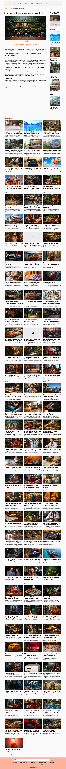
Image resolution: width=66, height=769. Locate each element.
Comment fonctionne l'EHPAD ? (52, 541)
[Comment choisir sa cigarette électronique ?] (52, 350)
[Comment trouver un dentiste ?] (52, 442)
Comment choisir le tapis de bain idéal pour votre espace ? (55, 28)
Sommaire (26, 41)
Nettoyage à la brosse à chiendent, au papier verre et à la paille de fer (25, 43)
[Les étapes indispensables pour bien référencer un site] (52, 647)
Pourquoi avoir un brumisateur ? (14, 653)
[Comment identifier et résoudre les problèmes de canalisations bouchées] (55, 67)
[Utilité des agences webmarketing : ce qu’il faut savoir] (14, 369)
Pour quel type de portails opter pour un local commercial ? (52, 321)
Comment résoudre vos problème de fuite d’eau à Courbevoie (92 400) (31, 188)
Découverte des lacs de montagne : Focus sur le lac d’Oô (55, 43)
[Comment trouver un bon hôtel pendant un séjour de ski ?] (52, 388)
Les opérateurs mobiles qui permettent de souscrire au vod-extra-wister (31, 731)
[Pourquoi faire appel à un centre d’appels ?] (33, 571)
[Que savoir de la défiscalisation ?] (14, 516)
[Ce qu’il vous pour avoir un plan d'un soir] (33, 666)
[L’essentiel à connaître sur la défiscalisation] (52, 461)
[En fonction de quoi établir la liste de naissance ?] (52, 685)
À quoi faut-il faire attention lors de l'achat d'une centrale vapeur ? (32, 561)
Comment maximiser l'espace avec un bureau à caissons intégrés (54, 92)
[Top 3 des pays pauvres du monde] (14, 743)
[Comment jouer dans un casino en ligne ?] (14, 442)
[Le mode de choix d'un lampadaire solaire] (33, 313)
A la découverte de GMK (12, 635)
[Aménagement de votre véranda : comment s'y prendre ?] (14, 295)
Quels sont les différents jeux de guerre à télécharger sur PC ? (13, 321)
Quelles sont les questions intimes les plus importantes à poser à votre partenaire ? (32, 245)
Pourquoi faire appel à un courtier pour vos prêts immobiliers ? (31, 524)
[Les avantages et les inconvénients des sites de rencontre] (52, 275)
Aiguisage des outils (25, 46)
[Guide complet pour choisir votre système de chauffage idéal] (55, 52)
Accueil (5, 8)
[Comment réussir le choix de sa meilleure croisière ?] (52, 553)
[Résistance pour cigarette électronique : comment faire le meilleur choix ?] (33, 199)
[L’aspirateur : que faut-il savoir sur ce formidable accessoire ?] (33, 406)
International (26, 3)
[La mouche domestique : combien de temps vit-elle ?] (33, 256)
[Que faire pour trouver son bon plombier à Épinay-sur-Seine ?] (14, 553)
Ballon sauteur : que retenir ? (32, 394)
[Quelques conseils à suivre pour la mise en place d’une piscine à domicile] (52, 704)
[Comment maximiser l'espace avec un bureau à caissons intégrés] (55, 84)
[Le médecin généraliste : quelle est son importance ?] (33, 442)
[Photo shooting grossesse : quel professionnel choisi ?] (14, 237)
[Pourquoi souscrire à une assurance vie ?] (14, 424)
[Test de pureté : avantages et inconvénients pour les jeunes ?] (33, 629)
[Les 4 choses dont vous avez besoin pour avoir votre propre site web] (33, 461)
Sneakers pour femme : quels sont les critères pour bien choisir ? (32, 284)
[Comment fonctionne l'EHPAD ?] (52, 534)
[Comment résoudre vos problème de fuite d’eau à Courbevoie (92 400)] (33, 180)
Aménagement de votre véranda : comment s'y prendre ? (13, 303)
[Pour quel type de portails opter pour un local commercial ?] (52, 313)
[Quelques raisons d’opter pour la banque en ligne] (33, 497)
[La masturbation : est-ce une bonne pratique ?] (33, 332)
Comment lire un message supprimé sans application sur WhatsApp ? (32, 618)
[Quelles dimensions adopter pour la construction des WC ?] (52, 295)
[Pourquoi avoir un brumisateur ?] (14, 647)
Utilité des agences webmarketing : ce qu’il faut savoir (13, 377)
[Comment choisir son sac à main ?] (33, 295)
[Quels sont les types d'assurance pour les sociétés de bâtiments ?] (14, 388)
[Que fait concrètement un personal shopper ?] (52, 609)
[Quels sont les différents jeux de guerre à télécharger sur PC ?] (14, 313)
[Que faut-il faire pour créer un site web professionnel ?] (14, 590)
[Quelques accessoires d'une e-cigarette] (52, 666)
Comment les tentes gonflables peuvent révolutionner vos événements (54, 109)
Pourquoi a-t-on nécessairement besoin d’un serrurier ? (13, 675)
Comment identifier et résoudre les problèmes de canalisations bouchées (55, 75)
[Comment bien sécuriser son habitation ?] (14, 685)
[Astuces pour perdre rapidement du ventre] (33, 647)
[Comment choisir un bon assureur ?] (14, 704)
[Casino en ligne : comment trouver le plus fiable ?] (33, 704)
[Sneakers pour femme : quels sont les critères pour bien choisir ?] (33, 275)
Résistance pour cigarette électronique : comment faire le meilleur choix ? (33, 207)
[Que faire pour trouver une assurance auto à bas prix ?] (52, 497)
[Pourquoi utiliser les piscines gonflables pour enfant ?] (14, 534)
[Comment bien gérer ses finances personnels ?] (52, 424)
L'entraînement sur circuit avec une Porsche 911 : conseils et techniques (32, 170)
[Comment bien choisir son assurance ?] (52, 199)
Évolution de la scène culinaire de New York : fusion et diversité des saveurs (13, 170)
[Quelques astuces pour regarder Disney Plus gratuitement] (14, 609)
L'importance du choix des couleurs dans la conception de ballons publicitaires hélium (52, 170)
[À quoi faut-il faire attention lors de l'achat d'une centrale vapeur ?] (33, 553)
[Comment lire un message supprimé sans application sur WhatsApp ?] (33, 609)
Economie (19, 3)
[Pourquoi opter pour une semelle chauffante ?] (52, 406)
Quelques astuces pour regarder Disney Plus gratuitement (11, 618)
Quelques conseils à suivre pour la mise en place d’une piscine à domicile (52, 712)
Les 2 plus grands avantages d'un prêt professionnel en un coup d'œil (32, 359)
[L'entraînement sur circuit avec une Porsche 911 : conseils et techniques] (33, 162)
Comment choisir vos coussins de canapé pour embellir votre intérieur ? (32, 377)
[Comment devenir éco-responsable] (52, 590)
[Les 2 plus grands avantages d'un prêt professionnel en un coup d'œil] (33, 350)
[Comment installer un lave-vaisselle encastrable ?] (52, 237)
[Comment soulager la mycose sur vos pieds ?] (14, 461)
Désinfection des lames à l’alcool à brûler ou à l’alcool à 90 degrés (25, 44)
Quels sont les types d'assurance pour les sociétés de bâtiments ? (13, 396)
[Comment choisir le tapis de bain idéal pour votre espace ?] (55, 20)
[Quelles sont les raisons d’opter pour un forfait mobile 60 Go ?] (14, 406)
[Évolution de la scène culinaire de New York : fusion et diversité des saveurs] (14, 162)
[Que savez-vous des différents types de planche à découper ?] (14, 332)
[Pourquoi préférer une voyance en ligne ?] (14, 479)
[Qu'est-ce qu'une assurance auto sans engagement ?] (52, 629)
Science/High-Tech (39, 3)
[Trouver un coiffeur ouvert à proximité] (14, 275)
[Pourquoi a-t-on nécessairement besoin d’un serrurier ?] (14, 666)
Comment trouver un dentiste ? (52, 449)
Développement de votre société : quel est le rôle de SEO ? (31, 227)
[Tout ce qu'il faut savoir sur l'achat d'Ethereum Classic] (33, 590)
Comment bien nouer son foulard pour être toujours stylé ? (52, 264)
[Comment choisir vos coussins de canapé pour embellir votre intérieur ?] (33, 369)
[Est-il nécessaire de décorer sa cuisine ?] (52, 479)
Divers (46, 3)
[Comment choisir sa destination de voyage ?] (14, 199)
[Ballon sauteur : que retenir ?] (33, 388)
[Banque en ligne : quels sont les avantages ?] (33, 534)
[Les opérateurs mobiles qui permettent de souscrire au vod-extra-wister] (33, 723)
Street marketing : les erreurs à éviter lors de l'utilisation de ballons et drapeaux (13, 188)
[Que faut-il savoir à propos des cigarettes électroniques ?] (52, 369)
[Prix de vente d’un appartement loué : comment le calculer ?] (52, 180)
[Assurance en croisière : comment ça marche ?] (14, 218)
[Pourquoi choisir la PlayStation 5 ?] (14, 256)
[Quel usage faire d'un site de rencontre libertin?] (14, 571)
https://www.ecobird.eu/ (36, 58)
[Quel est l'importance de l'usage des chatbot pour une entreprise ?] (33, 685)
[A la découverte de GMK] (14, 629)
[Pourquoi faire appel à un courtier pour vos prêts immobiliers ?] (33, 516)
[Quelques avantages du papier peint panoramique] (52, 332)
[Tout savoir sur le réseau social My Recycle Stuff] (52, 571)
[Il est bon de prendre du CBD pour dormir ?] (14, 350)
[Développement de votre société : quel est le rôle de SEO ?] (33, 218)
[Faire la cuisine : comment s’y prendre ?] (52, 218)
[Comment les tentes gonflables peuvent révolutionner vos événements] (55, 101)
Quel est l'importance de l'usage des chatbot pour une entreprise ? (32, 693)
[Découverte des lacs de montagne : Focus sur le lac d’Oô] (55, 36)
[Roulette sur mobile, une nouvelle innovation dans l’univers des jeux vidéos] (33, 479)
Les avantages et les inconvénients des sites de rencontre (50, 284)
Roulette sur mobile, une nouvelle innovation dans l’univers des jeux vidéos (31, 487)
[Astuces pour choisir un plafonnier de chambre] (52, 723)
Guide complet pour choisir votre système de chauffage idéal (54, 59)
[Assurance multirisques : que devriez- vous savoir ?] (14, 497)
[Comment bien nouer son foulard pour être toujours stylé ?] (52, 256)
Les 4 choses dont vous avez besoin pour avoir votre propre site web (32, 469)
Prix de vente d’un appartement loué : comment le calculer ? (52, 188)
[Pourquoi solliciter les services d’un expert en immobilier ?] (14, 723)
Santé (32, 3)
